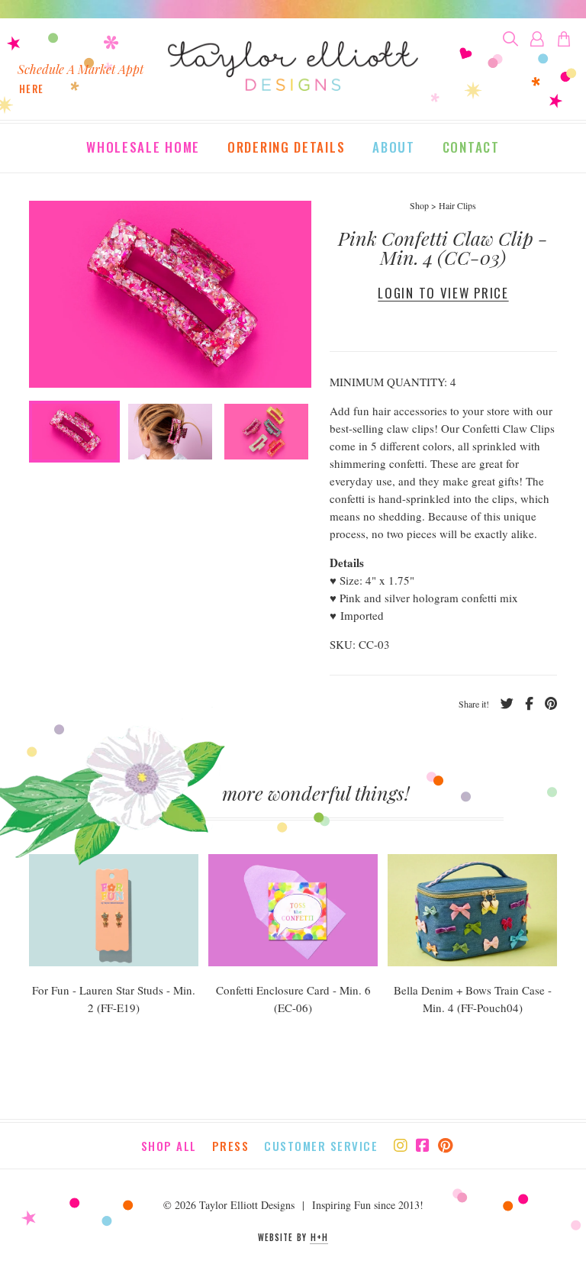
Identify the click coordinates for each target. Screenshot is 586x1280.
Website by (293, 1237)
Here (31, 88)
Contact (471, 148)
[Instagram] (400, 1145)
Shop (419, 205)
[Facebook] (423, 1145)
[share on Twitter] (501, 704)
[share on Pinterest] (545, 704)
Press (231, 1146)
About (393, 148)
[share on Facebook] (523, 704)
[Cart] (564, 39)
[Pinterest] (445, 1145)
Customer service (321, 1146)
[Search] (510, 39)
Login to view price (443, 292)
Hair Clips (457, 205)
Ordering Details (286, 148)
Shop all (169, 1146)
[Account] (537, 39)
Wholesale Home (143, 148)
